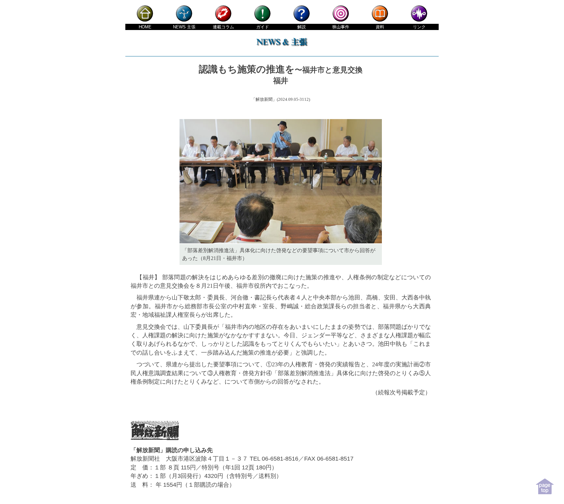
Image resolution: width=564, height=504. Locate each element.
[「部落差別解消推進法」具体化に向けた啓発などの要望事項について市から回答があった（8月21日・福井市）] (281, 241)
